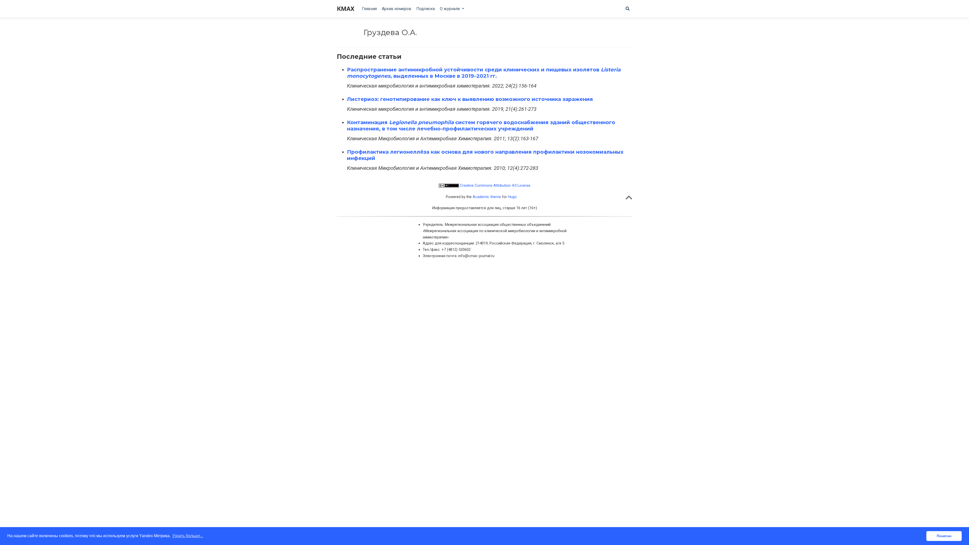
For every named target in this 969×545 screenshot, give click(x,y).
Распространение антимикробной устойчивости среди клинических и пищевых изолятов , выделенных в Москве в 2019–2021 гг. (484, 73)
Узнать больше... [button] (187, 536)
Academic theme (487, 197)
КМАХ (345, 8)
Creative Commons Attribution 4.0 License (494, 185)
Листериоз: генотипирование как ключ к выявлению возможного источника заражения (470, 99)
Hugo (512, 197)
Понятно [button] (944, 536)
